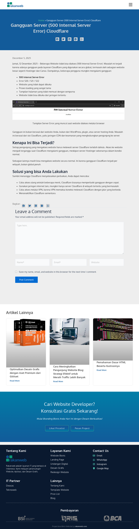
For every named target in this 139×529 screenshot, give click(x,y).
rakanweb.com (81, 526)
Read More (15, 381)
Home (41, 20)
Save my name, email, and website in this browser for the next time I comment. (58, 271)
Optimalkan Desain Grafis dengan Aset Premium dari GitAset (25, 373)
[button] (57, 39)
